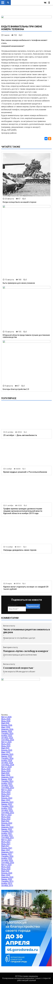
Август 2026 (6, 717)
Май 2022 (5, 821)
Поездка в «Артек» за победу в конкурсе (25, 651)
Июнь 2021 (5, 844)
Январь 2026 (6, 731)
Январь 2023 (6, 804)
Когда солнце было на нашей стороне (19, 202)
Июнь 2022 (5, 819)
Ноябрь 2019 (6, 883)
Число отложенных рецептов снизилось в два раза (26, 631)
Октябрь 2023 (7, 786)
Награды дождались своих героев (19, 550)
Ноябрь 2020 (6, 858)
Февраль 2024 (7, 777)
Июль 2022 (5, 817)
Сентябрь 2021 (7, 838)
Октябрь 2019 (7, 885)
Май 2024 (5, 773)
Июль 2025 (5, 744)
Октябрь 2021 (7, 835)
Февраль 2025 (7, 754)
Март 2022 (5, 825)
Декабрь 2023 (7, 781)
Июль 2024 (5, 769)
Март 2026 (5, 727)
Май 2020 (5, 871)
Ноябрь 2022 (6, 808)
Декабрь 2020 (7, 856)
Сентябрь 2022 (7, 813)
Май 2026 (5, 723)
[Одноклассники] (49, 138)
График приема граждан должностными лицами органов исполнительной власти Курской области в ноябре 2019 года (22, 511)
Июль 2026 (5, 719)
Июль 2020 (5, 867)
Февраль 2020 (7, 877)
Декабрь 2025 (7, 733)
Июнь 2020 (5, 869)
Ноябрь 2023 (6, 783)
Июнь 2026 (5, 721)
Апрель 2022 (6, 823)
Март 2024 (5, 775)
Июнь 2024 (5, 771)
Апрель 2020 (6, 873)
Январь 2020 (6, 879)
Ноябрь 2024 (6, 761)
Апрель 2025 (6, 750)
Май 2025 (5, 748)
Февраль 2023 (7, 802)
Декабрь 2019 (7, 881)
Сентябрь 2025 (7, 740)
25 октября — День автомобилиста (20, 435)
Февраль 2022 (7, 827)
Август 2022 (6, 815)
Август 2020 (6, 865)
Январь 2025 (6, 756)
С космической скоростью (18, 667)
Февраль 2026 (7, 729)
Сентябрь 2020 (7, 863)
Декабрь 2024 (7, 758)
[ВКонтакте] (46, 138)
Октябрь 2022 (7, 811)
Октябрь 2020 (7, 860)
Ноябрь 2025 (6, 736)
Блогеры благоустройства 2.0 (16, 389)
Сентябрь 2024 (7, 765)
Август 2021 (6, 840)
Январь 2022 (6, 829)
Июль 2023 (5, 792)
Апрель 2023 (6, 798)
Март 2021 (5, 850)
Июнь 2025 (5, 746)
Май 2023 (5, 796)
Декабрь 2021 (7, 831)
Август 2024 (6, 767)
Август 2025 (6, 742)
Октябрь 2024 (7, 763)
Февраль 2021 (7, 852)
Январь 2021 (6, 854)
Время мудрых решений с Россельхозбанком (25, 472)
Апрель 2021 (6, 848)
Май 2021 (5, 846)
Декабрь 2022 (7, 806)
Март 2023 (5, 800)
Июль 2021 (5, 842)
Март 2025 (5, 752)
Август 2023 (6, 790)
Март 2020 (5, 875)
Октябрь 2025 (7, 738)
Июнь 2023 (5, 794)
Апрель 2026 (6, 725)
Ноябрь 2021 (6, 833)
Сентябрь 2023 (7, 788)
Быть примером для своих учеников (19, 283)
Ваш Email (13, 605)
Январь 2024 (6, 779)
